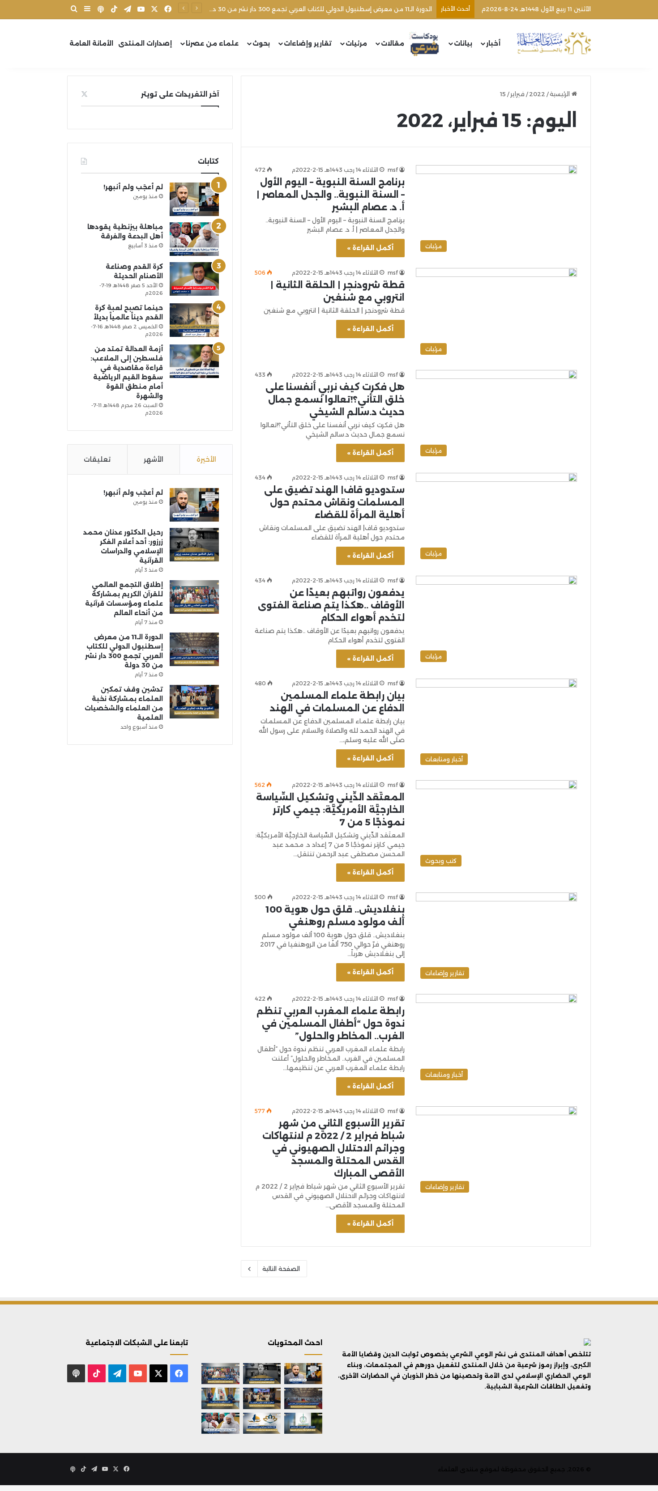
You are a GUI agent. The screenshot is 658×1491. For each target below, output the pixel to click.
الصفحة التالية (281, 1268)
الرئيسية (561, 94)
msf (393, 169)
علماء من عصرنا (212, 43)
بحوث (261, 43)
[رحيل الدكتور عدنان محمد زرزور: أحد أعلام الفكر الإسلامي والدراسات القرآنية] (194, 544)
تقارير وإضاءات (308, 43)
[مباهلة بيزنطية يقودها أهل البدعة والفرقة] (194, 239)
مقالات (392, 43)
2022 (537, 94)
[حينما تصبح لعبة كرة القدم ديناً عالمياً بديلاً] (194, 320)
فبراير (517, 94)
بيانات (463, 43)
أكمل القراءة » (370, 248)
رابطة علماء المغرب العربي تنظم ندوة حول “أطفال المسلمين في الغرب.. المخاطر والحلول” (330, 1023)
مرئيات (356, 43)
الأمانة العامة (91, 43)
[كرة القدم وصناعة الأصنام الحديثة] (194, 279)
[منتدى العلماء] (554, 43)
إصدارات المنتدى (145, 43)
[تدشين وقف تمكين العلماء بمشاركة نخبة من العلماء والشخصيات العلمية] (194, 701)
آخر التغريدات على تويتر (180, 94)
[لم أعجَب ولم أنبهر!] (194, 199)
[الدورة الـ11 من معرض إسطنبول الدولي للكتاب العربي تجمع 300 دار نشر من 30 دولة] (194, 649)
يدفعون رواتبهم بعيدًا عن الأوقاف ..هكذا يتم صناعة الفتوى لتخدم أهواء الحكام (331, 605)
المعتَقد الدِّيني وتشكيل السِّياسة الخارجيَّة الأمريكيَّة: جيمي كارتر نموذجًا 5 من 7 (330, 810)
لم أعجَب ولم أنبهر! (133, 187)
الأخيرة (206, 459)
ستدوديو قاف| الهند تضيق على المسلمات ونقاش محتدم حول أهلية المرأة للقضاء (334, 502)
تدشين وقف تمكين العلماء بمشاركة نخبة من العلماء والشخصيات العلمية (330, 9)
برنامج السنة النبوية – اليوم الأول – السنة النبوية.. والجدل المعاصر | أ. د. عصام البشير (330, 194)
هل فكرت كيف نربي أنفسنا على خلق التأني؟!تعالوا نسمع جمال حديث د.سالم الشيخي (335, 399)
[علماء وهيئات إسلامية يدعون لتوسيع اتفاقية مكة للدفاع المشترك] (220, 1398)
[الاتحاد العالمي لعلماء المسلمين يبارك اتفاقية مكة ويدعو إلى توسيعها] (303, 1423)
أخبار (493, 43)
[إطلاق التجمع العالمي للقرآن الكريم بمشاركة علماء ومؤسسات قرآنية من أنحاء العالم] (194, 597)
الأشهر (153, 459)
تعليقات (97, 459)
